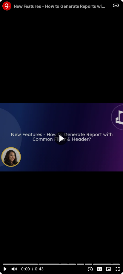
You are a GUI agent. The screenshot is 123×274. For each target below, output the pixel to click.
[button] (61, 138)
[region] (61, 137)
